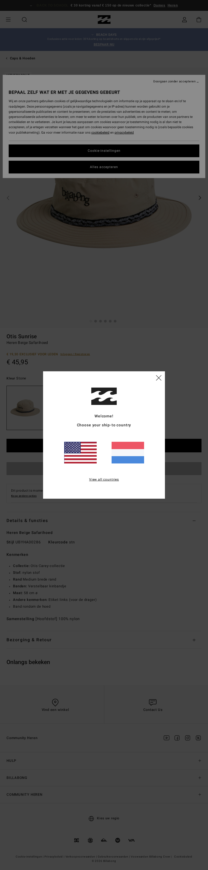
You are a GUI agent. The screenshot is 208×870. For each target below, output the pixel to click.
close (158, 377)
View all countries (104, 479)
